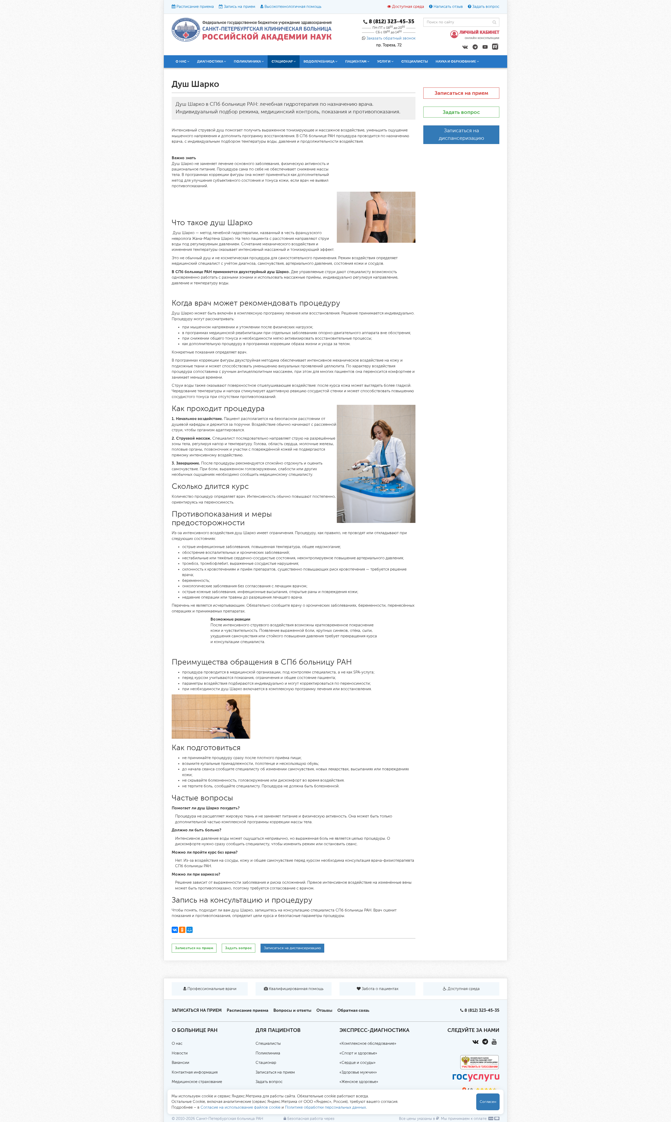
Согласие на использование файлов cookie (240, 1107)
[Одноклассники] (182, 930)
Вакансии (180, 1063)
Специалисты (414, 61)
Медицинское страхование (197, 1082)
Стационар (266, 1063)
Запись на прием (239, 7)
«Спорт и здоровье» (358, 1053)
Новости (180, 1053)
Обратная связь (353, 1010)
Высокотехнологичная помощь (292, 7)
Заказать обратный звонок (390, 38)
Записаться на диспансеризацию (292, 948)
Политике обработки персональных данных (325, 1107)
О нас (177, 1044)
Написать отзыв (448, 7)
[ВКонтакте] (175, 930)
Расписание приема (195, 7)
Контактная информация (195, 1072)
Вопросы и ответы (292, 1010)
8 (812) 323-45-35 (481, 1010)
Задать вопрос (485, 7)
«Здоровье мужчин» (358, 1072)
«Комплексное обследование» (367, 1044)
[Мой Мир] (189, 930)
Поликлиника (268, 1053)
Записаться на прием (194, 948)
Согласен (488, 1102)
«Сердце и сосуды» (357, 1063)
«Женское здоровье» (358, 1082)
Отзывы (324, 1010)
